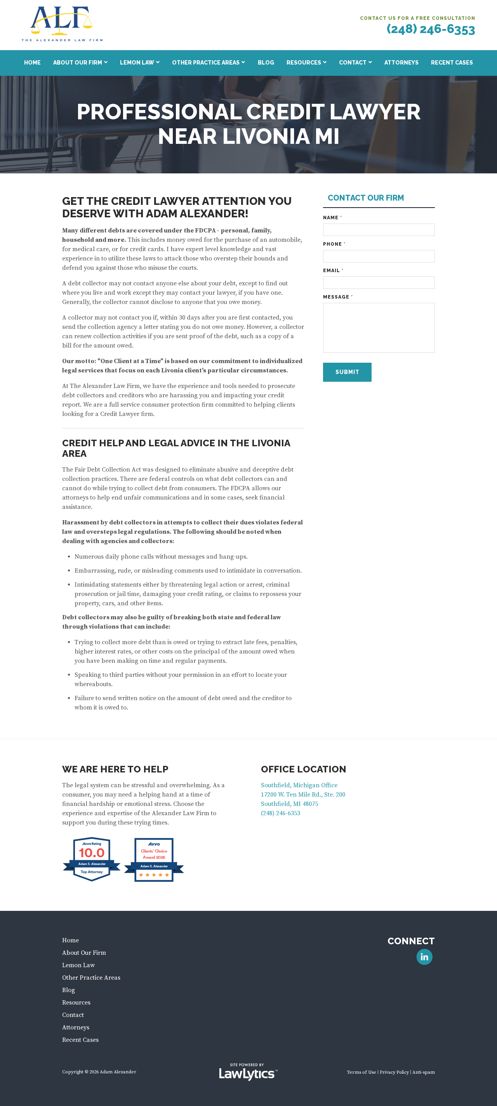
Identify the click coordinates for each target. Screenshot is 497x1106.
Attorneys (401, 62)
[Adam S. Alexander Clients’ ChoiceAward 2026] (154, 881)
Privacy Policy (394, 1072)
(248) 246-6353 (431, 28)
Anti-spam (423, 1072)
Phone (334, 244)
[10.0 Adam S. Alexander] (92, 881)
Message (338, 297)
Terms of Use (361, 1072)
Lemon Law (137, 62)
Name (332, 217)
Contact (353, 62)
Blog (266, 62)
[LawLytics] (248, 1072)
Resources (304, 62)
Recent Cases (452, 62)
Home (32, 62)
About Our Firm (77, 62)
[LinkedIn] (424, 957)
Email (333, 270)
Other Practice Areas (206, 62)
